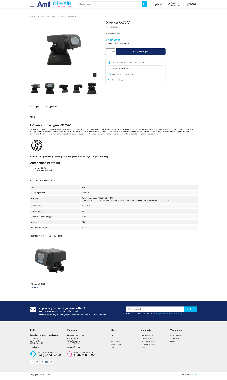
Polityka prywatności (148, 344)
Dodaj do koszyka (140, 51)
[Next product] (196, 16)
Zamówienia (174, 338)
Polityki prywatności (161, 314)
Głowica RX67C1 (39, 284)
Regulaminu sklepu (176, 314)
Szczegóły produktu (49, 106)
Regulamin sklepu (147, 335)
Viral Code (193, 374)
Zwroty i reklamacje (147, 341)
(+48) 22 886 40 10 (85, 355)
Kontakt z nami (116, 344)
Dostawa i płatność (147, 338)
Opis (37, 106)
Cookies (143, 347)
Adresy (172, 341)
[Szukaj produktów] (144, 4)
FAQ (112, 347)
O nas (113, 335)
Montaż (113, 338)
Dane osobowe (175, 335)
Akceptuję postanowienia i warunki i (155, 314)
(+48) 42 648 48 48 (49, 355)
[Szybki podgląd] (70, 243)
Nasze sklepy (115, 341)
